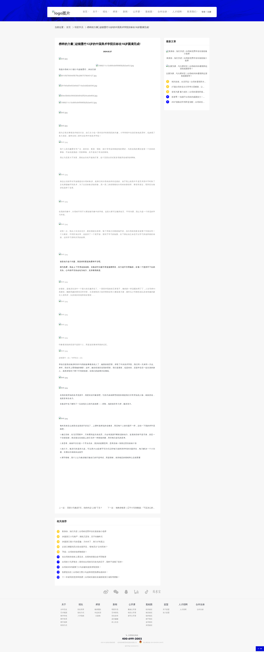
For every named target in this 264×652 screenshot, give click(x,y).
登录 (203, 12)
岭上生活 (115, 622)
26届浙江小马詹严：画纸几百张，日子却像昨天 (82, 537)
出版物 (97, 616)
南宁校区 (149, 619)
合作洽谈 (200, 609)
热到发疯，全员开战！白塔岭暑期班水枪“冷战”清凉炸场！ (189, 82)
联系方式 (64, 625)
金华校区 (149, 622)
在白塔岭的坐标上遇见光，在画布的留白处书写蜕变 (84, 557)
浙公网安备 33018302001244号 (153, 642)
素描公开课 (132, 609)
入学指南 (81, 616)
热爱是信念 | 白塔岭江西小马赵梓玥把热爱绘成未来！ (85, 572)
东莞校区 (149, 625)
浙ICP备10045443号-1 (132, 646)
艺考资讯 (115, 613)
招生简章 (81, 609)
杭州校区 (149, 609)
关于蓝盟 (166, 609)
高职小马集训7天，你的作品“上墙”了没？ (84, 508)
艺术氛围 (64, 613)
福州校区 (149, 616)
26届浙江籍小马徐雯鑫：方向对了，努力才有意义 (83, 542)
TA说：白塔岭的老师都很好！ (74, 552)
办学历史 (64, 609)
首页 (68, 27)
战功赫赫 (115, 619)
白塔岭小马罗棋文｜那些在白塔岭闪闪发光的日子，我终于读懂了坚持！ (93, 562)
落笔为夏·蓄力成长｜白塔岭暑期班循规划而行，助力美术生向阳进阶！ (189, 92)
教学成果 (64, 622)
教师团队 (98, 609)
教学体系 (64, 619)
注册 (209, 12)
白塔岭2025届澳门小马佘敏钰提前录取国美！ (81, 567)
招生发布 (115, 616)
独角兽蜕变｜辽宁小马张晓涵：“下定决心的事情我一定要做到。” (143, 508)
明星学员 (79, 27)
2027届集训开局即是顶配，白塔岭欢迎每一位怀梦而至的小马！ (189, 102)
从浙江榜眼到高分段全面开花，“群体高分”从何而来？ (85, 547)
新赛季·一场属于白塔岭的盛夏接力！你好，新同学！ (189, 97)
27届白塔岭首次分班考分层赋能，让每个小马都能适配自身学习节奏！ (189, 87)
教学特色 (64, 616)
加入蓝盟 (166, 613)
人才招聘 (183, 609)
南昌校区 (149, 613)
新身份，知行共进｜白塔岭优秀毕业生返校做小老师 (84, 531)
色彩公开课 (132, 613)
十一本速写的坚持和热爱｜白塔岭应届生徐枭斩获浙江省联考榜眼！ (91, 577)
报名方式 (81, 613)
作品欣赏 (98, 613)
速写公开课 (132, 616)
